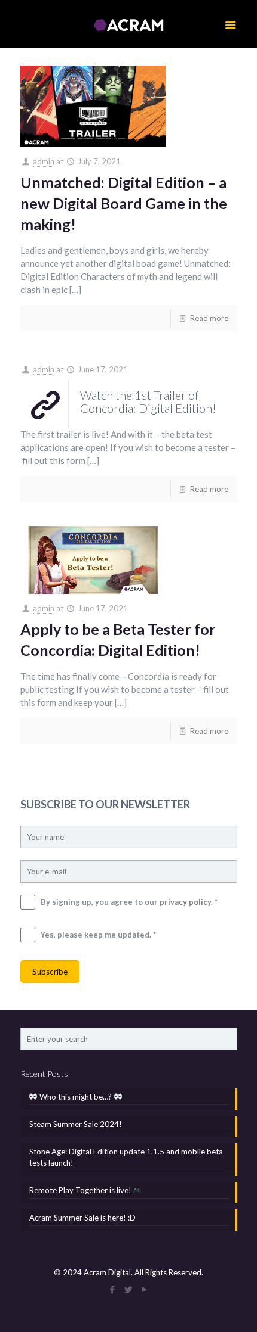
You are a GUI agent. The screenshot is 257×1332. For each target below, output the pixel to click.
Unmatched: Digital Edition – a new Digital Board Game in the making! (123, 203)
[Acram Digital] (128, 24)
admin (43, 161)
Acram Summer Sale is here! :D (82, 1217)
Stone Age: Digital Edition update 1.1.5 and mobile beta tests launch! (126, 1157)
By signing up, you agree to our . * (129, 902)
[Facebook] (112, 1289)
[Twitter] (129, 1289)
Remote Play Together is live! (81, 1190)
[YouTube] (145, 1289)
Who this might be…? (76, 1096)
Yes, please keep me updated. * (98, 934)
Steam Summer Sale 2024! (75, 1124)
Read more (209, 318)
